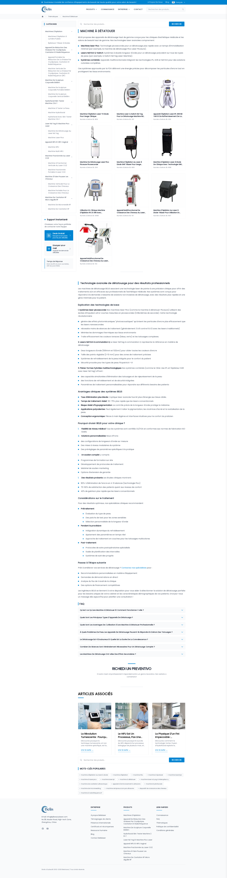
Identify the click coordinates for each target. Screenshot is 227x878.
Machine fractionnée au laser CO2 (138, 847)
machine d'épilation (120, 775)
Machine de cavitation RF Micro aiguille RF (137, 858)
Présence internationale (101, 823)
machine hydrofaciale (154, 784)
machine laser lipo (175, 775)
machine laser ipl (108, 779)
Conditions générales (165, 830)
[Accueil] (43, 16)
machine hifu (138, 775)
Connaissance (107, 9)
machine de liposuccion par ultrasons (120, 788)
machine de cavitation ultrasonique (94, 784)
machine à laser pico (88, 779)
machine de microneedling (91, 788)
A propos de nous (155, 2)
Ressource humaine (99, 830)
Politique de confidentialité (167, 826)
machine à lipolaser (155, 775)
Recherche (177, 24)
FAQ (158, 819)
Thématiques (53, 16)
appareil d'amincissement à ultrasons (126, 784)
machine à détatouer (127, 779)
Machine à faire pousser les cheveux (135, 852)
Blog (167, 2)
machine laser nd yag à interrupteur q (154, 779)
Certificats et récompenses (102, 826)
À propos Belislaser (98, 815)
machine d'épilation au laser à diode (94, 775)
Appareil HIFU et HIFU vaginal (135, 843)
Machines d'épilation (132, 815)
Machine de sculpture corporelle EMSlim (137, 828)
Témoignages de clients (101, 819)
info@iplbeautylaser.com (57, 817)
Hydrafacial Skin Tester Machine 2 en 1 (137, 835)
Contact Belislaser (98, 838)
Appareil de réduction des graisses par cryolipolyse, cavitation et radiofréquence (136, 821)
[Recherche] (183, 9)
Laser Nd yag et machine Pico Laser (138, 840)
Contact (138, 9)
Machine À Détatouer (70, 16)
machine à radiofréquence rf (91, 793)
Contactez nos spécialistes (133, 567)
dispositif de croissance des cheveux (153, 788)
